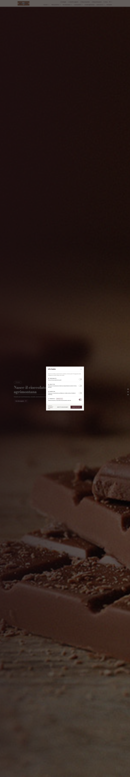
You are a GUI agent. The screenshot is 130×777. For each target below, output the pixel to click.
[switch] (80, 379)
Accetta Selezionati (62, 407)
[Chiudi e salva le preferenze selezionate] (81, 369)
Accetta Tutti (76, 407)
